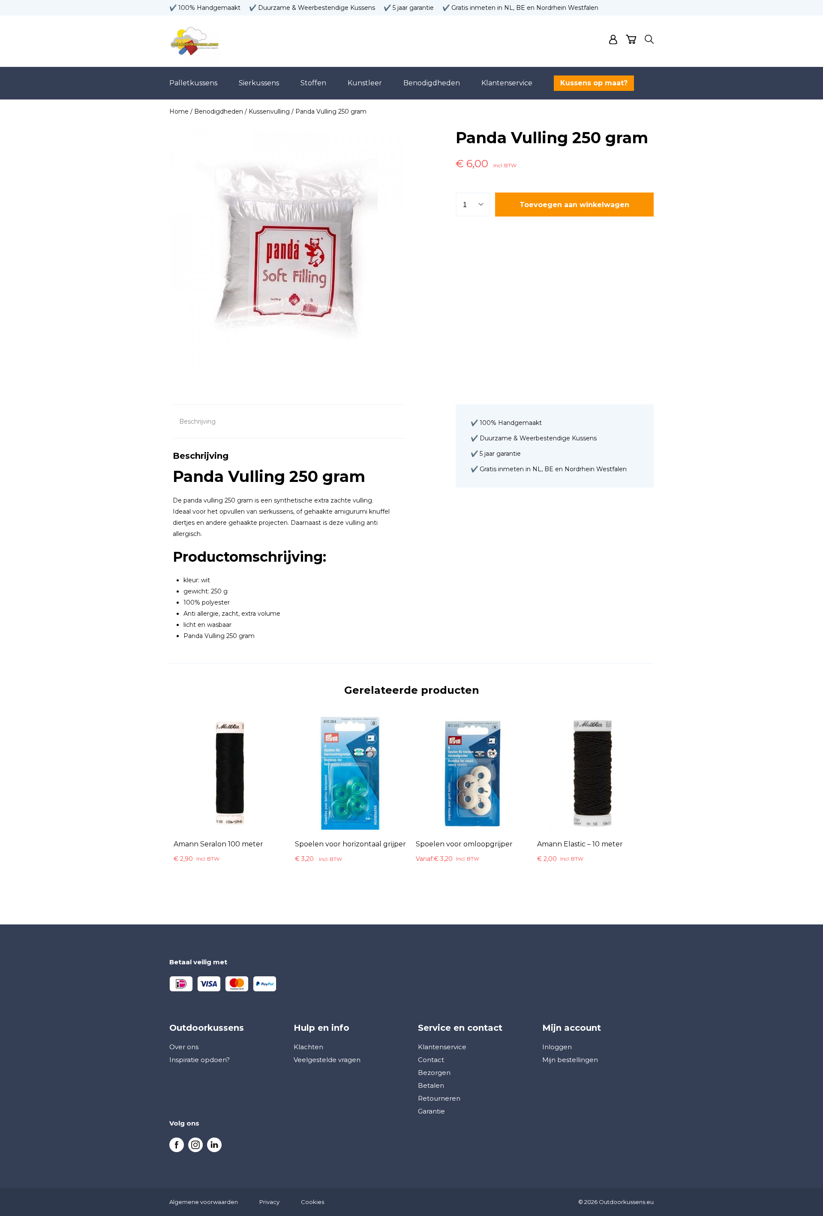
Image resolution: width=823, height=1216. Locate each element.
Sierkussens (259, 83)
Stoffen (313, 83)
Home (179, 111)
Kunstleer (365, 83)
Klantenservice (506, 83)
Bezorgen (434, 1073)
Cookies (312, 1201)
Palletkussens (193, 83)
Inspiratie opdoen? (199, 1060)
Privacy (269, 1201)
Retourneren (439, 1098)
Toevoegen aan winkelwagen (574, 205)
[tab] (197, 421)
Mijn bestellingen (570, 1060)
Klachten (308, 1047)
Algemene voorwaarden (203, 1201)
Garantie (431, 1111)
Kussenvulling (269, 111)
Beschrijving (197, 421)
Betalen (431, 1085)
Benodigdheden (431, 83)
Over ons (183, 1047)
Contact (431, 1060)
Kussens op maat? (594, 83)
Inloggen (557, 1047)
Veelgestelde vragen (327, 1060)
